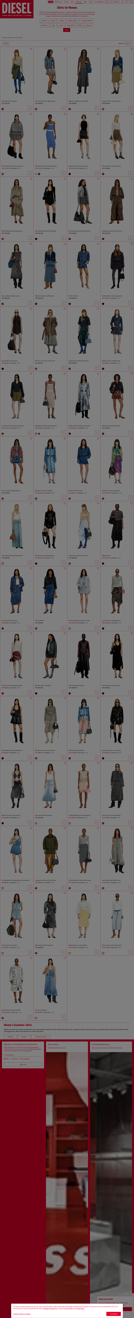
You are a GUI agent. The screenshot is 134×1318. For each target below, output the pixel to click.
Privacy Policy (68, 1308)
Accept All (113, 1314)
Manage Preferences (50, 1308)
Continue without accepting (21, 1314)
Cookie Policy (80, 1308)
